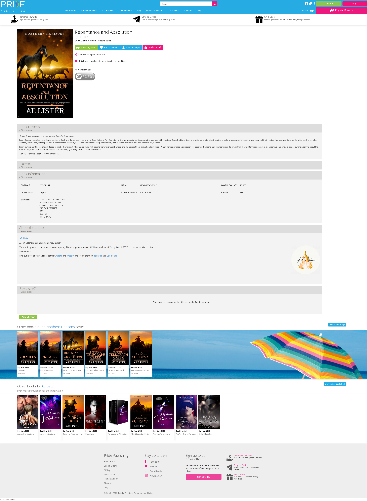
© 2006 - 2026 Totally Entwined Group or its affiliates (128, 493)
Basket (305, 10)
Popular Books (343, 10)
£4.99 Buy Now (88, 47)
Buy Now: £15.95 (69, 367)
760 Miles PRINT (46, 370)
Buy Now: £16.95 (46, 367)
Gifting (107, 470)
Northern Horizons (60, 326)
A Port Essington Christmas (141, 370)
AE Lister (84, 37)
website (58, 255)
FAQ (106, 487)
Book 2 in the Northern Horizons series (93, 40)
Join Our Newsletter (154, 10)
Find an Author (108, 10)
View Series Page (337, 324)
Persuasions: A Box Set (117, 434)
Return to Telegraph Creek (95, 370)
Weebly (70, 255)
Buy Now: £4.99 (23, 367)
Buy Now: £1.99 (136, 367)
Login (355, 3)
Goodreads (112, 255)
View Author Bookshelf (335, 384)
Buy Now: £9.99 (114, 431)
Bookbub (97, 255)
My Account (109, 474)
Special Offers (125, 10)
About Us (108, 483)
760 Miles (21, 370)
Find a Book (109, 461)
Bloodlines (89, 434)
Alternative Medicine (25, 434)
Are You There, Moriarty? (186, 434)
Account (328, 3)
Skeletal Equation (205, 434)
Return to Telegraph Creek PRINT (118, 370)
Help (200, 10)
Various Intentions (47, 434)
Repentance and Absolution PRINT (73, 370)
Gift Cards (188, 10)
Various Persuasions (161, 434)
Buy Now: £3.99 (46, 431)
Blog (139, 10)
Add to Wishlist (111, 47)
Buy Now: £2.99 (23, 431)
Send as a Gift (154, 47)
